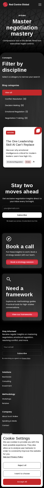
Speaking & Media (9, 421)
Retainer (5, 403)
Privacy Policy (26, 358)
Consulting (6, 381)
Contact (5, 425)
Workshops (6, 399)
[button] (39, 4)
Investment (7, 386)
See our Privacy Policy (13, 457)
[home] (15, 4)
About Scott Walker (10, 416)
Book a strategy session (22, 262)
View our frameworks (22, 314)
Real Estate (6, 377)
